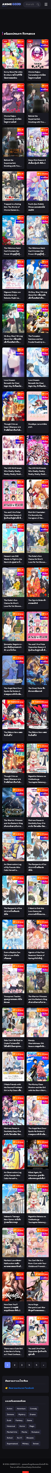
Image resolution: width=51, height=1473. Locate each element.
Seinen (36, 1443)
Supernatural (12, 1443)
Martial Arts (12, 1432)
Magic (32, 1426)
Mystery (22, 1414)
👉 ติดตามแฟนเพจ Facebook (19, 1388)
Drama (33, 1414)
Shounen (30, 1438)
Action (9, 1408)
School (10, 1438)
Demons (10, 1414)
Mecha (24, 1432)
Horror (22, 1426)
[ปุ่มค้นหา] (38, 4)
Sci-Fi (19, 1438)
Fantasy (19, 1420)
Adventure (21, 1408)
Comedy (33, 1408)
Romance (35, 1432)
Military (25, 1443)
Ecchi (9, 1420)
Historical (11, 1426)
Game (29, 1420)
